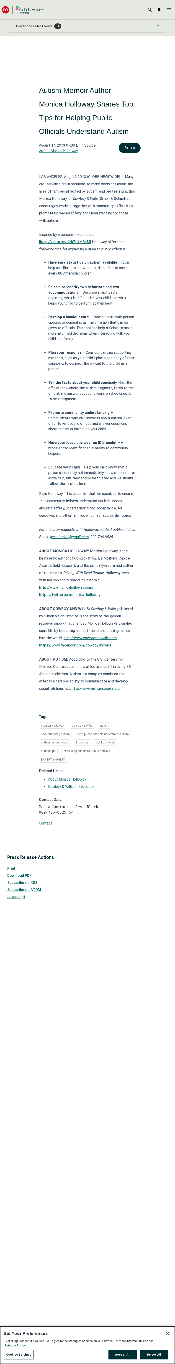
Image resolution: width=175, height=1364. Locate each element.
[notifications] (159, 9)
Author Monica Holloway (58, 151)
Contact (45, 823)
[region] (87, 1345)
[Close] (168, 1333)
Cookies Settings (18, 1354)
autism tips (48, 751)
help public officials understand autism (103, 734)
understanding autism (55, 734)
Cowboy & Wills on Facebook (71, 786)
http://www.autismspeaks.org (96, 688)
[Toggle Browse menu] (158, 26)
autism (104, 725)
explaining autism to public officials (87, 751)
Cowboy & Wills (82, 725)
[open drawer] (168, 9)
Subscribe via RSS (22, 882)
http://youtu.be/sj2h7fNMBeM (65, 242)
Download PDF (19, 875)
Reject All (154, 1354)
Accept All (122, 1354)
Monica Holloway (52, 725)
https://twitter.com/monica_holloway (69, 595)
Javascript (16, 897)
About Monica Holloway (67, 779)
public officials (105, 742)
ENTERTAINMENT (53, 759)
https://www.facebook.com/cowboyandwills (75, 645)
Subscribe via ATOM (24, 890)
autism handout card (54, 742)
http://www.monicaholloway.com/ (66, 587)
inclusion (82, 742)
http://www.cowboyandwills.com (90, 638)
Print (11, 868)
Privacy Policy (15, 1345)
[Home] (22, 10)
